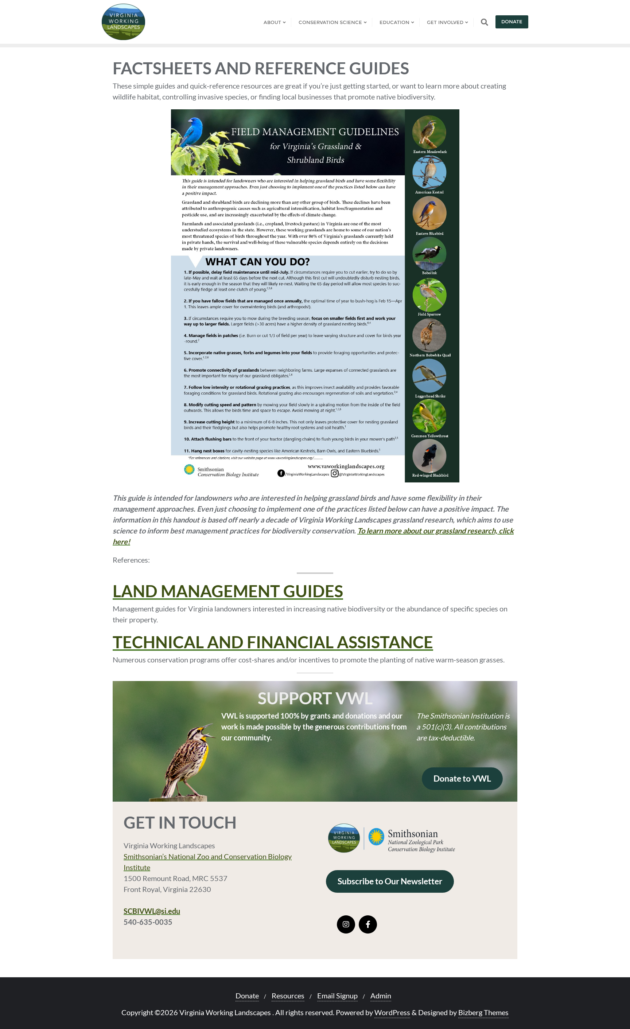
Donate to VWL (462, 778)
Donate (511, 21)
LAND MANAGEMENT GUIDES (228, 591)
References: (131, 559)
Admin (380, 995)
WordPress (392, 1012)
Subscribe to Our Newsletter (390, 881)
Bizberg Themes (483, 1012)
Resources (288, 995)
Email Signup (337, 995)
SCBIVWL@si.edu (152, 911)
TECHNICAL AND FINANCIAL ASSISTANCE (273, 642)
